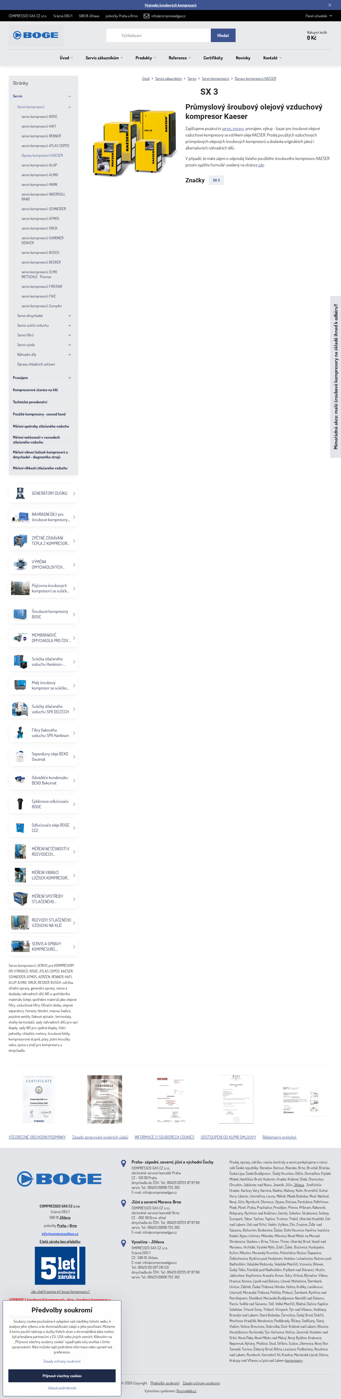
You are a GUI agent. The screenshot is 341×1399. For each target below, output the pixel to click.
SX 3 (216, 180)
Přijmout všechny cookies (62, 1375)
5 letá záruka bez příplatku (60, 1241)
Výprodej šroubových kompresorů (171, 5)
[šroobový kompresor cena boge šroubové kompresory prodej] (60, 1198)
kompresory (294, 1360)
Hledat (223, 35)
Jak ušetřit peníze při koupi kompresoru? (60, 1291)
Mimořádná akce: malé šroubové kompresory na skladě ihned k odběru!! (335, 377)
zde (261, 165)
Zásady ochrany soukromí (201, 1383)
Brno (73, 1225)
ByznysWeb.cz (187, 1390)
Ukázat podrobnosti (62, 1388)
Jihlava (65, 1217)
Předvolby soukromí (165, 1383)
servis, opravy (233, 128)
